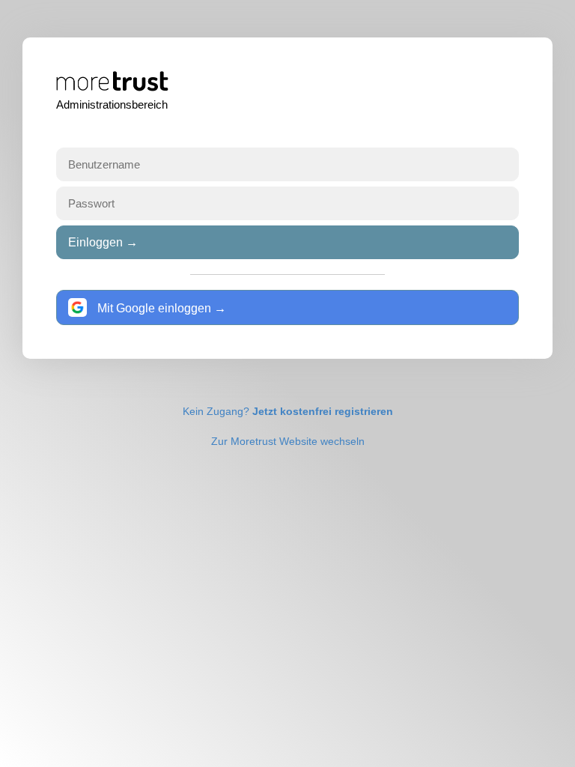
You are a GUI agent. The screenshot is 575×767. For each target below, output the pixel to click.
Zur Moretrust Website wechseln (288, 441)
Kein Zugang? (288, 411)
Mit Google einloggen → (160, 308)
